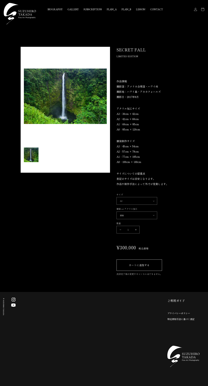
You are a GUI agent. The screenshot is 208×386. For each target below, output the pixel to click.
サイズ (120, 194)
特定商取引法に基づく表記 (181, 319)
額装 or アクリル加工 (127, 208)
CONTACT (156, 9)
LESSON (140, 9)
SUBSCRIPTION (93, 9)
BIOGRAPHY (55, 9)
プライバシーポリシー (178, 313)
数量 (119, 223)
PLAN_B (126, 9)
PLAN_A (112, 9)
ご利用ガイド (176, 300)
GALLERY (73, 9)
